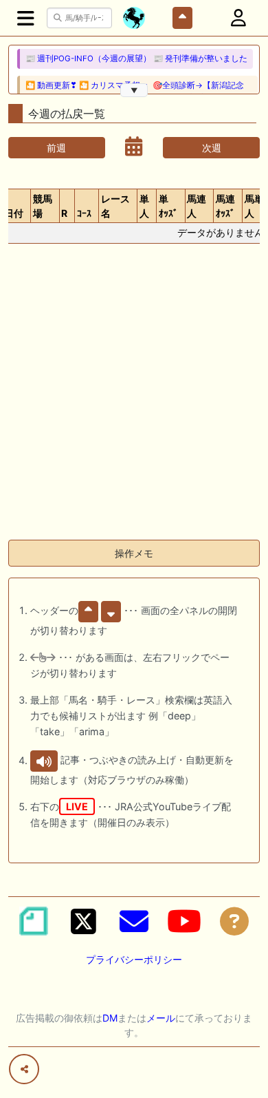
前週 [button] (56, 148)
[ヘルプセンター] (234, 921)
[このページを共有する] (24, 1069)
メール (160, 1018)
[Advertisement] (134, 394)
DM (110, 1018)
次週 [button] (211, 148)
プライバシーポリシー (134, 959)
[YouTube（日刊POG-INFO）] (184, 921)
